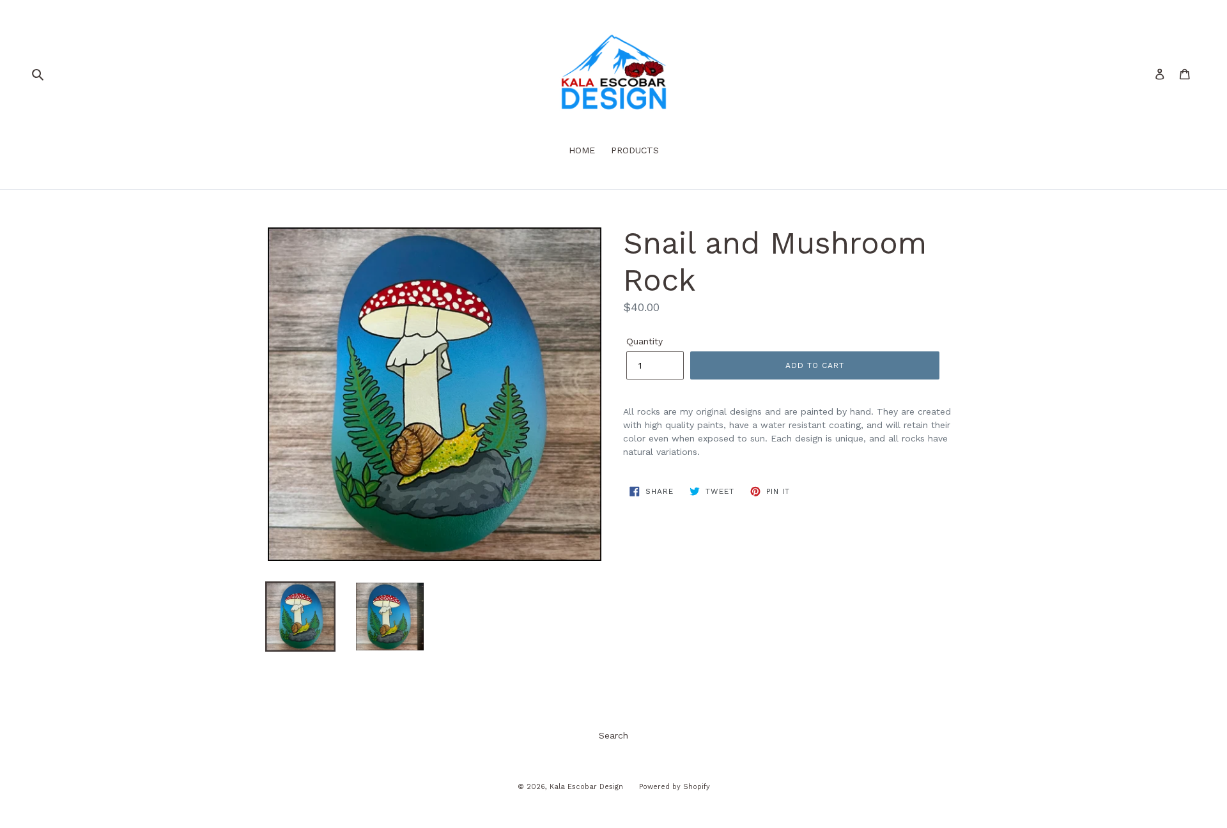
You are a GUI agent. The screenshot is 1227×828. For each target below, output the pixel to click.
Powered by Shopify (674, 787)
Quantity (644, 341)
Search (613, 735)
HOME (582, 150)
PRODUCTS (635, 150)
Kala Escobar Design (586, 787)
